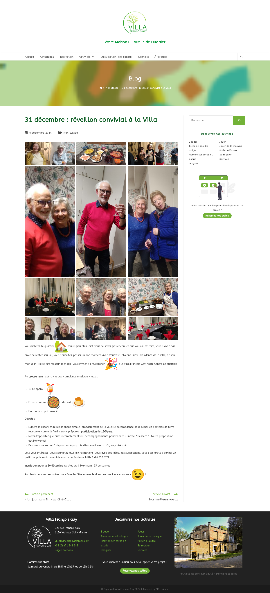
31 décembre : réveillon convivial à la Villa (146, 88)
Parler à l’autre (228, 150)
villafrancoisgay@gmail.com (72, 541)
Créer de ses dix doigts (114, 536)
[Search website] (241, 57)
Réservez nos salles (217, 215)
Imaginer (194, 163)
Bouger (193, 141)
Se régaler (225, 154)
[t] (239, 120)
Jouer (222, 141)
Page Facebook (64, 550)
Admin (165, 589)
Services (224, 159)
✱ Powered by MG (150, 589)
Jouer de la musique (230, 146)
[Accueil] (100, 88)
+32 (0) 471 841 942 (66, 545)
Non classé (71, 132)
